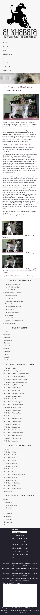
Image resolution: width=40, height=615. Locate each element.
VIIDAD (6, 62)
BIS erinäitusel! (9, 298)
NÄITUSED (8, 54)
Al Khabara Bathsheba (11, 455)
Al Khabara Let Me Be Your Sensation (16, 373)
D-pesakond (8, 519)
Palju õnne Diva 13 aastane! (14, 321)
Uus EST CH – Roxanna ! (13, 290)
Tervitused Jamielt (10, 323)
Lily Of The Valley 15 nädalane (13, 276)
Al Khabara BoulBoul (10, 466)
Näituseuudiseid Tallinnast (13, 306)
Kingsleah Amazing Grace (12, 407)
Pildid (6, 354)
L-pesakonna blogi (12, 505)
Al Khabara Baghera (10, 463)
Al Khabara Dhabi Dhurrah (12, 488)
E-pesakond (8, 511)
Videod (6, 357)
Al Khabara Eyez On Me (12, 424)
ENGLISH (7, 70)
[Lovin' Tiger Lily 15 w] (12, 269)
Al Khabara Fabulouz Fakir (12, 413)
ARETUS (7, 50)
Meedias (7, 337)
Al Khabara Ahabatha (11, 441)
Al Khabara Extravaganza (12, 421)
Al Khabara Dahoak (10, 472)
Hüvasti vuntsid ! (10, 309)
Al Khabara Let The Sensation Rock (15, 382)
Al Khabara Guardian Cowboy (13, 404)
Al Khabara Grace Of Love (12, 387)
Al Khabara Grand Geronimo (13, 432)
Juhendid (7, 343)
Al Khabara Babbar (10, 452)
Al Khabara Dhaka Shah (12, 483)
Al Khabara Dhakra (10, 486)
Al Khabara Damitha (10, 477)
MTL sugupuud (32, 276)
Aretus (6, 499)
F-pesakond (8, 516)
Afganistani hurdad (10, 368)
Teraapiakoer (8, 340)
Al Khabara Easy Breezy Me (13, 396)
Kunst (6, 360)
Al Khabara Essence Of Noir (13, 418)
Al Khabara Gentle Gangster (13, 402)
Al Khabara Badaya (10, 457)
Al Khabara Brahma (10, 469)
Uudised (6, 332)
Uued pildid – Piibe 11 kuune (14, 301)
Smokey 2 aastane (11, 295)
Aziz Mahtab (8, 491)
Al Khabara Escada (10, 399)
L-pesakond (14, 271)
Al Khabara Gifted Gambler (13, 430)
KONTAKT (7, 66)
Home (5, 42)
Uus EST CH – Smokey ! (12, 287)
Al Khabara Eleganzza (11, 416)
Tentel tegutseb (9, 315)
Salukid (6, 449)
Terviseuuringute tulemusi (13, 292)
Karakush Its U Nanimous (12, 438)
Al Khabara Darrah (10, 480)
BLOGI (6, 46)
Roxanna (5, 272)
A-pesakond (8, 525)
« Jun (14, 561)
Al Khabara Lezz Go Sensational (14, 376)
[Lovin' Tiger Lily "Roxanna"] (12, 235)
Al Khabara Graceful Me (12, 390)
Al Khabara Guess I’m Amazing (14, 393)
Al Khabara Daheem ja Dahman (14, 474)
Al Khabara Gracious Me (12, 427)
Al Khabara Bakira (10, 460)
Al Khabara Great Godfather (13, 435)
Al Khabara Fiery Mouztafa (12, 410)
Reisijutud (7, 351)
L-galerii (8, 508)
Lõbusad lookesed (24, 271)
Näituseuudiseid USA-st (12, 284)
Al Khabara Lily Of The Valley (13, 385)
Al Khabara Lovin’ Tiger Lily (20, 144)
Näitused (7, 334)
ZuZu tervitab (9, 318)
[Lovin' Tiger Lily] (12, 253)
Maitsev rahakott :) (11, 304)
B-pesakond (8, 522)
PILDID (6, 58)
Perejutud (33, 271)
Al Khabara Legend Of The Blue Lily (15, 379)
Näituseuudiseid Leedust (13, 312)
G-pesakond (8, 513)
